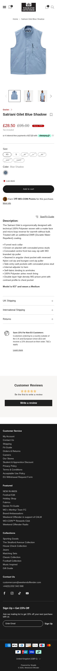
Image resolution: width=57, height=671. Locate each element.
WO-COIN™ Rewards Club (16, 521)
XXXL (18, 160)
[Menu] (4, 7)
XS (7, 154)
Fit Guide (7, 447)
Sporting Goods (11, 539)
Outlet (6, 110)
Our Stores (8, 458)
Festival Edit (9, 495)
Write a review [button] (28, 403)
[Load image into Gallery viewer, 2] (28, 96)
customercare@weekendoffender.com (22, 582)
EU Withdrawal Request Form (18, 477)
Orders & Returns (11, 451)
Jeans (6, 550)
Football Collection (12, 561)
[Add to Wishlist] (51, 116)
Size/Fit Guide (47, 216)
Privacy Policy (10, 466)
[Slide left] (7, 96)
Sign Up (49, 623)
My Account (8, 436)
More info (7, 203)
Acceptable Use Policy (14, 473)
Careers (7, 455)
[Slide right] (50, 96)
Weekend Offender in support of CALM (22, 517)
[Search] (52, 7)
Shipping (7, 444)
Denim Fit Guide (11, 506)
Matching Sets (10, 553)
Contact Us (8, 440)
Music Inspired (10, 564)
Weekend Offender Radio (15, 524)
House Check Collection (15, 546)
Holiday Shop (9, 498)
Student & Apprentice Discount (18, 462)
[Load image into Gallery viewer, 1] (14, 96)
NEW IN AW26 (10, 491)
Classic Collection (11, 557)
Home (15, 19)
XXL (8, 160)
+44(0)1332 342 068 (13, 586)
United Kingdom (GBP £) (27, 659)
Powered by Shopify (28, 665)
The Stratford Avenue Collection (19, 542)
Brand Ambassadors (13, 513)
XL (42, 154)
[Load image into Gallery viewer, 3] (42, 96)
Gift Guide (8, 568)
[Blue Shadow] (5, 172)
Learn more (18, 350)
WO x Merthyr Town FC (14, 510)
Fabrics (6, 502)
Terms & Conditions (12, 469)
